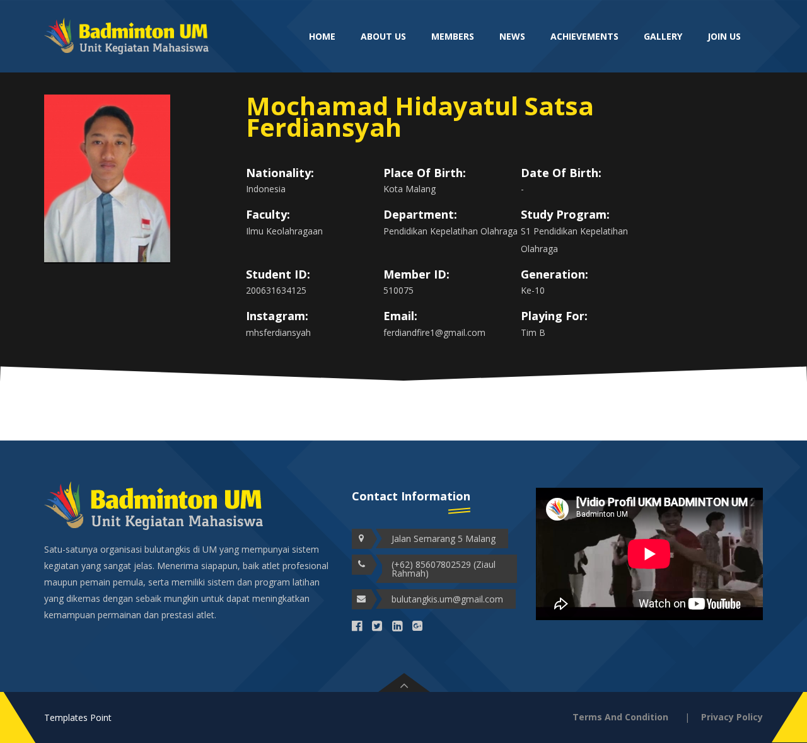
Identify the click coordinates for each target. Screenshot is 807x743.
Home (322, 36)
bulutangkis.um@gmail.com (447, 599)
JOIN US (724, 36)
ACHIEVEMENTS (584, 36)
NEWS (512, 36)
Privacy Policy (732, 717)
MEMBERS (452, 36)
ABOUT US (383, 36)
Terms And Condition (620, 717)
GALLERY (663, 36)
